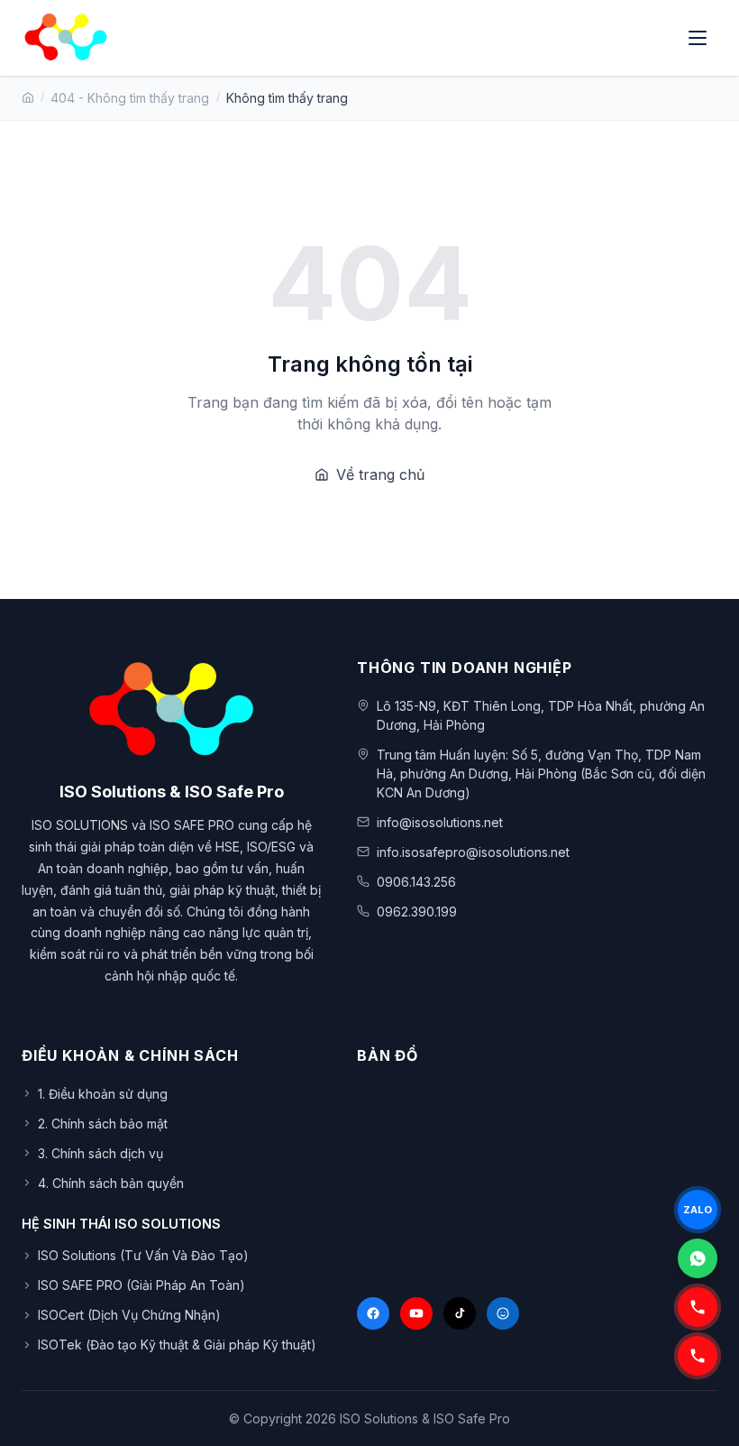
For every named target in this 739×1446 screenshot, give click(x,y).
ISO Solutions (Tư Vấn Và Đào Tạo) (143, 1255)
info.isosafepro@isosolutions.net (473, 852)
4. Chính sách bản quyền (111, 1183)
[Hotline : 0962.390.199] (697, 1307)
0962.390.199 (417, 911)
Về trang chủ (380, 474)
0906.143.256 (416, 881)
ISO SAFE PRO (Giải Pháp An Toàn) (141, 1285)
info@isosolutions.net (440, 822)
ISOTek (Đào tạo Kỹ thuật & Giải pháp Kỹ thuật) (177, 1344)
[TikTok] (459, 1313)
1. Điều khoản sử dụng (103, 1093)
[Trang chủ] (28, 97)
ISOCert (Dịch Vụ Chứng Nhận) (129, 1314)
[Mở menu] (699, 38)
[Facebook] (373, 1313)
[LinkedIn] (503, 1313)
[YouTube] (416, 1313)
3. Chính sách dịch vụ (100, 1153)
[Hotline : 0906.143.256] (697, 1356)
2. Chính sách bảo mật (103, 1123)
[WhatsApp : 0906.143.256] (697, 1258)
